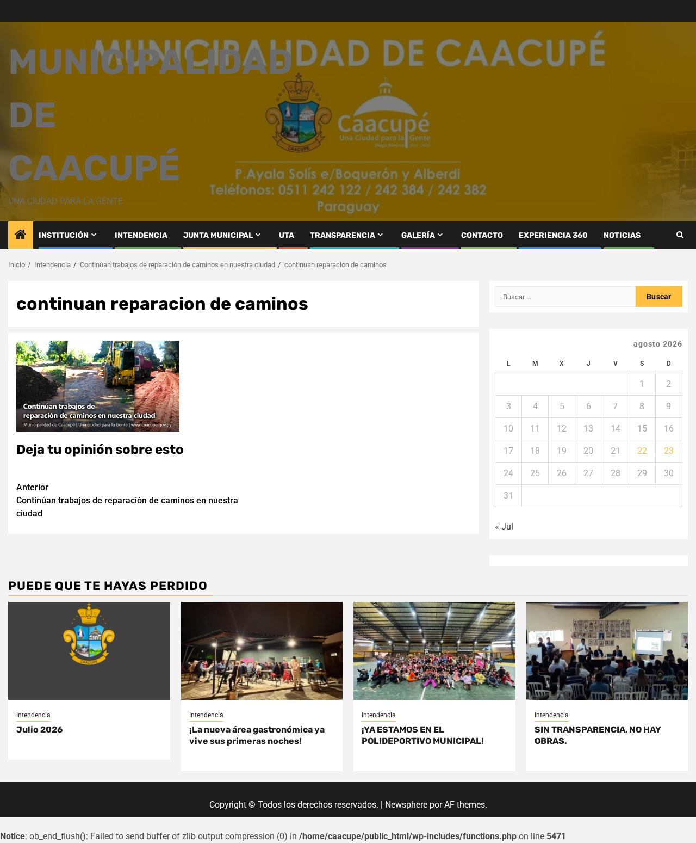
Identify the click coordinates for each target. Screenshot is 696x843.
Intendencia (33, 715)
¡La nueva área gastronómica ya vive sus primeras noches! (257, 735)
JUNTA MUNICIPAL (218, 235)
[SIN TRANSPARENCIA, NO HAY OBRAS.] (607, 651)
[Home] (21, 235)
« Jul (504, 526)
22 (642, 451)
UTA (286, 235)
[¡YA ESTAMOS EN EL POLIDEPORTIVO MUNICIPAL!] (434, 651)
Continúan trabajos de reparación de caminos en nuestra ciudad (127, 500)
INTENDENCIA (141, 235)
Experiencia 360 (553, 235)
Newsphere (406, 804)
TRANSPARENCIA (342, 235)
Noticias (622, 235)
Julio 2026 (39, 729)
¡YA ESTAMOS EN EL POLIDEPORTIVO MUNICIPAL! (423, 735)
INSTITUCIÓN (64, 235)
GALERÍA (418, 235)
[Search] (680, 234)
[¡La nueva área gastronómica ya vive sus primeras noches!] (262, 651)
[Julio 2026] (89, 651)
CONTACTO (482, 235)
